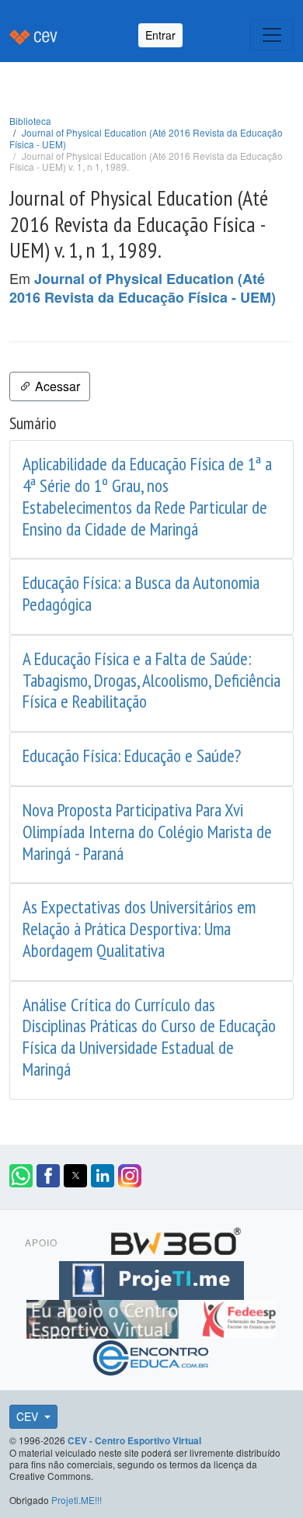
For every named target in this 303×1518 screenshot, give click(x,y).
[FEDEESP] (238, 1317)
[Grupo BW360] (175, 1239)
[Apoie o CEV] (104, 1317)
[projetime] (151, 1278)
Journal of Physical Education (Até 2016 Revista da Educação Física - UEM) (146, 138)
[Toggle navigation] (272, 34)
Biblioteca (30, 120)
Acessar (56, 386)
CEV (28, 1416)
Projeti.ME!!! (76, 1499)
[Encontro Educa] (151, 1356)
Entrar (160, 35)
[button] (21, 1175)
